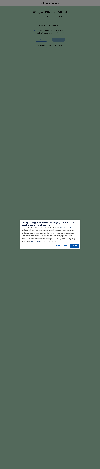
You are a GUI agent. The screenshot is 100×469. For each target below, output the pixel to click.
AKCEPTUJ (74, 246)
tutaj (57, 241)
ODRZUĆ (65, 246)
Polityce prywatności (36, 241)
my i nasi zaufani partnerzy (65, 227)
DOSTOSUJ (57, 246)
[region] (50, 234)
